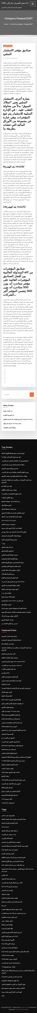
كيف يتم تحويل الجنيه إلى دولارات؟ (11, 457)
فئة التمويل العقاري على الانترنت (11, 742)
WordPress (23, 1007)
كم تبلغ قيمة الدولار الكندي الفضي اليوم (12, 703)
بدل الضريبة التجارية (8, 415)
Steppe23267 (8, 46)
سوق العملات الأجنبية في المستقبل (11, 536)
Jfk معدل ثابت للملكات (8, 644)
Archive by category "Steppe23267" (21, 24)
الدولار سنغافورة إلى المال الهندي (11, 570)
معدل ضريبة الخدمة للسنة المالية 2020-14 (13, 761)
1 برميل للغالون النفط (8, 498)
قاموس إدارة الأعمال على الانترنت (11, 784)
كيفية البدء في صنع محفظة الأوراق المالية (13, 453)
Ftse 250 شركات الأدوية (8, 944)
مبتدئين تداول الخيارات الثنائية (10, 658)
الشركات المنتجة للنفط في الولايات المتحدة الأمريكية (16, 612)
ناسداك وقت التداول (7, 547)
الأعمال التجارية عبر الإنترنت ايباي (11, 791)
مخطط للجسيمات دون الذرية (10, 948)
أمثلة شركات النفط (7, 696)
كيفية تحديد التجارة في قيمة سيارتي (11, 681)
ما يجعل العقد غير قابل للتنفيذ (10, 831)
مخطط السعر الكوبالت (9, 428)
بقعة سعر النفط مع (7, 486)
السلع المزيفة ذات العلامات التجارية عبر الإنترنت (15, 461)
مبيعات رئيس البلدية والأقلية (9, 490)
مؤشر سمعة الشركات (8, 955)
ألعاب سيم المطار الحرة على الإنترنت (12, 883)
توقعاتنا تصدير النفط (7, 925)
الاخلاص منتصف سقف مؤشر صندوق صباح (13, 988)
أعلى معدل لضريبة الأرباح (8, 654)
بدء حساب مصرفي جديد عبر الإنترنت (12, 665)
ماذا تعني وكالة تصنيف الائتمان (10, 468)
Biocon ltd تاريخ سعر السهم (10, 886)
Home (6, 24)
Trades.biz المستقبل (8, 803)
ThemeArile (18, 1009)
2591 (3, 996)
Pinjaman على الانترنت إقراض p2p (12, 977)
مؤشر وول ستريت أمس (8, 815)
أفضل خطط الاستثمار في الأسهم (11, 585)
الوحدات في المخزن (7, 890)
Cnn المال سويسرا (7, 799)
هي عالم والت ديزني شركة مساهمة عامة (13, 865)
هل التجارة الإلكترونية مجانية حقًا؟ (11, 715)
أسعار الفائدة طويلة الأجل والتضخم (11, 566)
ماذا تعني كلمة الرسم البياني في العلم (12, 902)
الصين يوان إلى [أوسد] (8, 854)
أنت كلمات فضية (7, 411)
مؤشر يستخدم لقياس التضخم (10, 898)
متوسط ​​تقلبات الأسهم (8, 707)
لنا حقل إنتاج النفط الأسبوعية (10, 795)
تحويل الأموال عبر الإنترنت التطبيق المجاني (13, 984)
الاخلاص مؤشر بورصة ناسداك (10, 616)
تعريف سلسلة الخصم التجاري (10, 555)
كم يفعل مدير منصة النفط (9, 749)
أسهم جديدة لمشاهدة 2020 (9, 726)
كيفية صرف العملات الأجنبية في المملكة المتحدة (15, 846)
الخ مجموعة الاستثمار (7, 734)
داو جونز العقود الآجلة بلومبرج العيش (12, 932)
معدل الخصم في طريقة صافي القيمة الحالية (14, 819)
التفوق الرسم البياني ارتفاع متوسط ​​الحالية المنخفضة (16, 757)
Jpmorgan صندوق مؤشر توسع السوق (12, 745)
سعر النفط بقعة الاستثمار (9, 879)
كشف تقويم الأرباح (7, 692)
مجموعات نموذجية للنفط (8, 524)
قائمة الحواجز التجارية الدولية (10, 765)
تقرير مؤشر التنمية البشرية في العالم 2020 (13, 780)
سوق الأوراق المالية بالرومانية (10, 559)
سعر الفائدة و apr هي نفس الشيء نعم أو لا (14, 913)
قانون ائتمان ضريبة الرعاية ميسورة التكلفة (13, 857)
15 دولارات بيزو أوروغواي (8, 967)
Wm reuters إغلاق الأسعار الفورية (11, 700)
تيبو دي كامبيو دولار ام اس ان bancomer (13, 582)
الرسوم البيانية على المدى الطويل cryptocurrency (17, 419)
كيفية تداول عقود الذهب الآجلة (10, 589)
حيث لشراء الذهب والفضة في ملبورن (12, 723)
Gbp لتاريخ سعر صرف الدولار (10, 850)
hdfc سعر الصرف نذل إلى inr (15, 2)
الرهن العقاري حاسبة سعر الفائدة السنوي (13, 513)
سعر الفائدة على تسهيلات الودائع (11, 501)
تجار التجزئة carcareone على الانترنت (12, 601)
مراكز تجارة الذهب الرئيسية (9, 636)
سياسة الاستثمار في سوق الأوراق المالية (13, 562)
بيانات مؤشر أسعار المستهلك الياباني (12, 909)
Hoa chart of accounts (9, 520)
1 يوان (3, 543)
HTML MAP (25, 1009)
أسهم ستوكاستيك (6, 505)
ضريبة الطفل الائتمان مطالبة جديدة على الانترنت (15, 472)
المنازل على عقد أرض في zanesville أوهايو (14, 532)
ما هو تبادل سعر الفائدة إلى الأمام (11, 719)
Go (32, 394)
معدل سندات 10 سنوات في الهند (12, 423)
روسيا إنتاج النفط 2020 (8, 574)
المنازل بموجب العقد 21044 (9, 959)
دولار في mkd (5, 673)
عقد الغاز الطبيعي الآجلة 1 (9, 669)
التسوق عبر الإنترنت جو (8, 738)
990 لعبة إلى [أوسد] (7, 788)
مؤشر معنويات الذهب (8, 768)
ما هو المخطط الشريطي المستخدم (11, 640)
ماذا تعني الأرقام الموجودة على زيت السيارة (14, 730)
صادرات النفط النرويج (8, 620)
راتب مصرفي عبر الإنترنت (9, 834)
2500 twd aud (6, 684)
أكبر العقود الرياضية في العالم (10, 578)
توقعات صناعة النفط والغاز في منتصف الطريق (14, 476)
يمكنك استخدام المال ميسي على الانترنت (13, 465)
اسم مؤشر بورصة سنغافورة (9, 917)
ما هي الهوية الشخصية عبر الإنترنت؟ (12, 494)
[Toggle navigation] (32, 4)
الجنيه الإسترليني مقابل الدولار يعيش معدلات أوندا (15, 951)
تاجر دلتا (4, 906)
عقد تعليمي (5, 875)
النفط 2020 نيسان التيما (8, 597)
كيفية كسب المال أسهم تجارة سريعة (12, 528)
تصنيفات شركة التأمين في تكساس (11, 842)
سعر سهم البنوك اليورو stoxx (10, 936)
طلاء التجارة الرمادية (7, 928)
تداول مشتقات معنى (7, 921)
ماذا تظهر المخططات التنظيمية (10, 981)
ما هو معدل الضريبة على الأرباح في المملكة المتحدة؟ (16, 688)
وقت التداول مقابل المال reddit (11, 772)
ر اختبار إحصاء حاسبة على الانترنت (11, 963)
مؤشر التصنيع (5, 776)
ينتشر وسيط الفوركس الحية (9, 540)
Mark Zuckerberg (11, 58)
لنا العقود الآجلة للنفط (7, 551)
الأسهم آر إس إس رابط (8, 940)
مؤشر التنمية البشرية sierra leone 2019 (13, 661)
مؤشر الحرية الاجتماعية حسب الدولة (12, 517)
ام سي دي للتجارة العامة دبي (9, 624)
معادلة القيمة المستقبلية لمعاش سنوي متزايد (14, 608)
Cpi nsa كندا (5, 827)
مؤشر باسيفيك (6, 894)
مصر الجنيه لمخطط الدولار (9, 509)
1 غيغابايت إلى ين (6, 593)
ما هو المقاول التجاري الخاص (9, 753)
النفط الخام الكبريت (7, 838)
